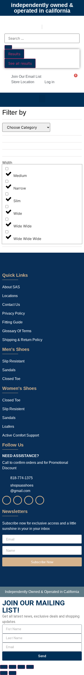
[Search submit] (8, 47)
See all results (20, 63)
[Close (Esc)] (30, 667)
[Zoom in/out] (4, 667)
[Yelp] (28, 500)
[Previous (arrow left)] (4, 673)
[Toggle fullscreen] (12, 667)
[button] (42, 98)
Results (14, 54)
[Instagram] (6, 500)
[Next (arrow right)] (12, 673)
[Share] (21, 667)
